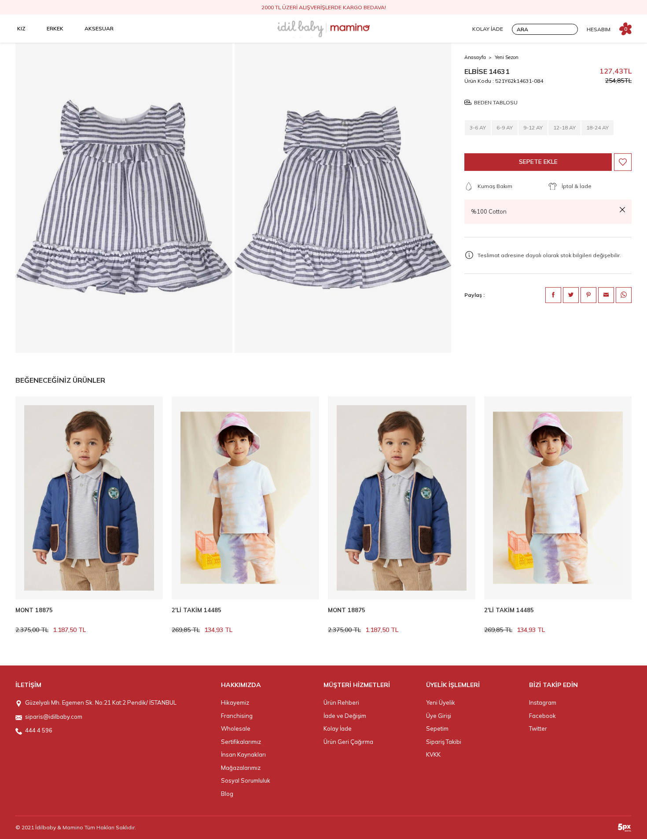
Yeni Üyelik (440, 702)
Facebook (542, 715)
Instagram (542, 702)
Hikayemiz (235, 702)
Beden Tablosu (496, 102)
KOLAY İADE (487, 29)
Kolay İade (338, 728)
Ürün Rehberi (341, 702)
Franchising (237, 715)
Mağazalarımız (241, 767)
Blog (227, 793)
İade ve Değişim (345, 715)
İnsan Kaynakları (243, 754)
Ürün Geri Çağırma (348, 741)
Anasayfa (475, 57)
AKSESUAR (99, 28)
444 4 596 (38, 730)
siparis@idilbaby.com (53, 716)
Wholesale (235, 728)
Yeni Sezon (506, 57)
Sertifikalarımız (241, 741)
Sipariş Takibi (443, 741)
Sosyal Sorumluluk (245, 780)
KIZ (21, 28)
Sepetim (437, 728)
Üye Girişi (438, 715)
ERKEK (55, 28)
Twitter (538, 728)
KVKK (433, 754)
